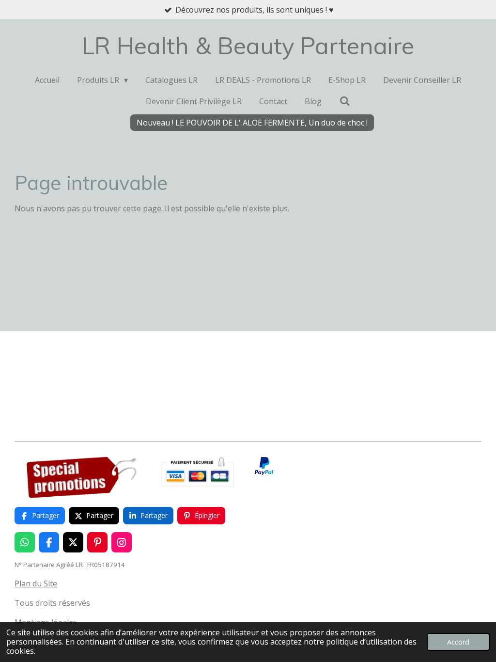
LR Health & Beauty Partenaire (248, 45)
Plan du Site (36, 583)
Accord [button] (458, 641)
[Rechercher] (344, 101)
